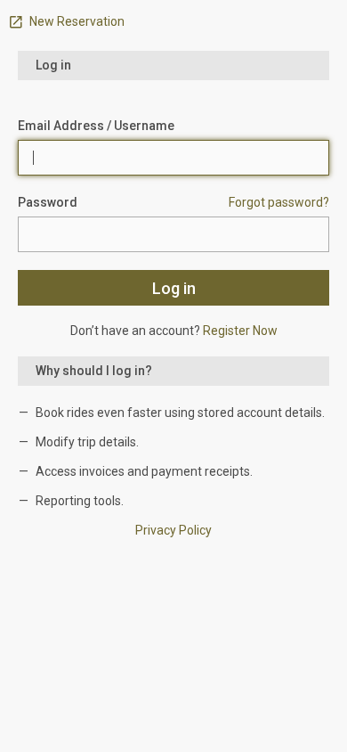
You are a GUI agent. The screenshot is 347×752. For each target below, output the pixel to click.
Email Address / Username (96, 126)
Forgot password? (279, 202)
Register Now (240, 330)
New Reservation (76, 21)
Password (47, 202)
